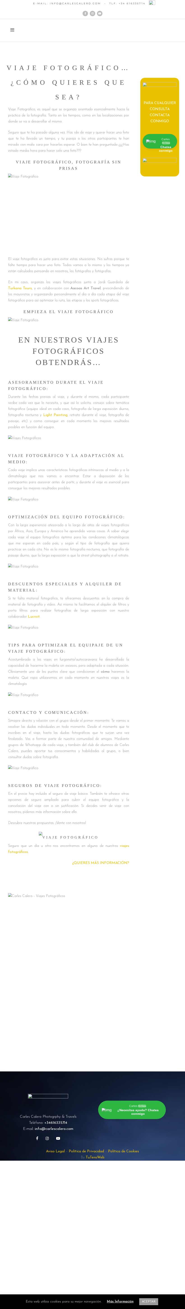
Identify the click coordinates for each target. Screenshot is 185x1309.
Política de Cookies (123, 1151)
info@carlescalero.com (54, 1129)
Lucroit (34, 617)
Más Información (120, 1301)
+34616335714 (55, 1123)
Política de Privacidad (86, 1151)
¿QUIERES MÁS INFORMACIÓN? (100, 863)
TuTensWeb (95, 1157)
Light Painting (55, 415)
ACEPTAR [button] (148, 1301)
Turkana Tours (20, 288)
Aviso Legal (55, 1151)
